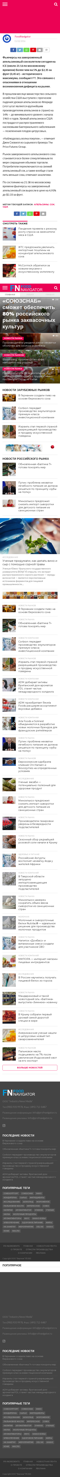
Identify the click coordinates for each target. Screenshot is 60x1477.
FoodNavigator (23, 36)
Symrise (39, 1210)
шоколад (28, 1202)
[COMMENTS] (46, 49)
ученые (50, 1210)
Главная (10, 294)
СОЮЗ (46, 1206)
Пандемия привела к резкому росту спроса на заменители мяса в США (37, 231)
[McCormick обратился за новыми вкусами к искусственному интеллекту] (9, 270)
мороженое (43, 1202)
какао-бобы (39, 1218)
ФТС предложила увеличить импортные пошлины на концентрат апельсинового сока (36, 252)
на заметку (10, 1227)
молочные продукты (24, 1214)
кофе (6, 1231)
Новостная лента (46, 1246)
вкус (26, 1218)
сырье (23, 1198)
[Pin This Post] (33, 49)
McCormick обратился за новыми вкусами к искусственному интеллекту (36, 268)
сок (52, 204)
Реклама (41, 1253)
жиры (49, 1223)
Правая (50, 294)
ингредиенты (37, 1198)
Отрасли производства (39, 1249)
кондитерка (10, 1198)
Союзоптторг (11, 1193)
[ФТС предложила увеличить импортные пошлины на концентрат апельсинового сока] (9, 252)
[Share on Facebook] (13, 49)
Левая (30, 294)
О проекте (16, 1249)
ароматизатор (24, 1210)
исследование (12, 1202)
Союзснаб (27, 1193)
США (5, 207)
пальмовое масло (14, 1206)
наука (7, 1214)
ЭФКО (39, 1193)
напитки (8, 1210)
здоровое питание (32, 1223)
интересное (33, 1206)
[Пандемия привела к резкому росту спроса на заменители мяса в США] (9, 234)
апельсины (41, 204)
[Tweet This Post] (20, 49)
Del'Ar (39, 1227)
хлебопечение (11, 1223)
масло (16, 1231)
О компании (25, 1253)
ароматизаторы (12, 1218)
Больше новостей (29, 1067)
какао (49, 1227)
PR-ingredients (11, 1246)
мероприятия (26, 1227)
